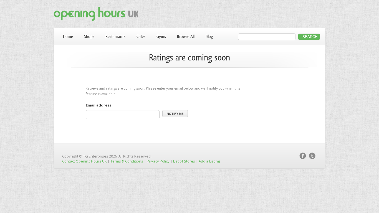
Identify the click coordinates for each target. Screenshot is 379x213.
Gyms (161, 36)
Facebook (302, 156)
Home (68, 36)
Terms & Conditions (126, 161)
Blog (209, 36)
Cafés (141, 36)
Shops (89, 36)
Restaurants (115, 36)
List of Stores (184, 161)
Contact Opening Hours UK (84, 161)
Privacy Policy (158, 161)
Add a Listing (209, 161)
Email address (98, 105)
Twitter (312, 156)
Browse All (185, 36)
